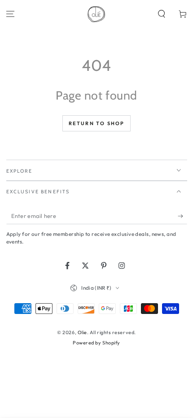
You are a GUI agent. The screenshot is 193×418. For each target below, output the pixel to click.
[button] (161, 14)
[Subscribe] (182, 216)
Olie (82, 332)
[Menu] (10, 14)
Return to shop (97, 123)
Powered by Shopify (96, 343)
